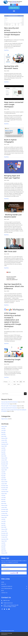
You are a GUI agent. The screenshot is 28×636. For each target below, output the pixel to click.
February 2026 (4, 438)
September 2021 (4, 539)
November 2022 (4, 511)
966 (14, 381)
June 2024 (3, 473)
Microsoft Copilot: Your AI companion (9, 405)
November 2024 (4, 463)
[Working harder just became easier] (14, 207)
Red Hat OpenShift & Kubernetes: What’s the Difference (14, 286)
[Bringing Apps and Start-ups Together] (14, 166)
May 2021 (3, 546)
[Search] (25, 393)
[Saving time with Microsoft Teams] (14, 58)
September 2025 (4, 444)
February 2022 (4, 529)
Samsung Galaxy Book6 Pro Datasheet (9, 407)
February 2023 (4, 505)
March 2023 (3, 503)
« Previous (5, 381)
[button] (11, 5)
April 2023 (3, 501)
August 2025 (4, 446)
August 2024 (4, 469)
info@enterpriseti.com (8, 602)
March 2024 (3, 479)
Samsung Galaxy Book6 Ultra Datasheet (9, 401)
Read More (6, 50)
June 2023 (3, 497)
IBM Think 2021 (10, 251)
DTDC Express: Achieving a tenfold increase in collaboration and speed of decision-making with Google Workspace (12, 319)
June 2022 (3, 521)
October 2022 (4, 513)
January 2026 (4, 440)
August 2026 (4, 426)
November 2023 (4, 487)
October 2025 (4, 442)
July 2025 (3, 448)
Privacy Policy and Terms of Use (7, 630)
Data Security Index (5, 403)
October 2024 (4, 465)
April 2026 (3, 434)
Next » (18, 384)
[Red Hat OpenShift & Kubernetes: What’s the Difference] (14, 276)
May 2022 (3, 523)
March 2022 (3, 527)
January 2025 (4, 459)
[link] (14, 582)
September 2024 (4, 467)
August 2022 (4, 517)
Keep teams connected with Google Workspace (13, 104)
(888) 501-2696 (6, 600)
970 (9, 384)
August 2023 (4, 493)
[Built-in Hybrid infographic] (14, 132)
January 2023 (4, 507)
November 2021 (4, 535)
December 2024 (4, 461)
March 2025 (3, 455)
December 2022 (4, 509)
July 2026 (3, 428)
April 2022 (3, 525)
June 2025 (3, 450)
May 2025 (3, 452)
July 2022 (3, 519)
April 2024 (3, 477)
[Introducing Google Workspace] (14, 351)
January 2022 (4, 531)
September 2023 (4, 491)
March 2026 (3, 436)
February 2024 (4, 481)
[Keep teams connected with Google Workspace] (14, 92)
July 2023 (3, 495)
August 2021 (4, 541)
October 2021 (4, 537)
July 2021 (3, 543)
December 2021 (4, 533)
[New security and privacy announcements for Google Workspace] (14, 20)
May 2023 (3, 499)
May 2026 (3, 432)
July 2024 (3, 471)
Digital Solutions (4, 418)
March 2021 (3, 550)
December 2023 (4, 485)
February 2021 (4, 552)
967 (17, 381)
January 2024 (4, 483)
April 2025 (3, 454)
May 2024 (3, 475)
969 (24, 381)
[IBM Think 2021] (14, 243)
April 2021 (3, 549)
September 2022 (4, 515)
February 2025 (4, 458)
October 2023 (4, 489)
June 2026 (3, 430)
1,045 (14, 384)
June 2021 (3, 545)
